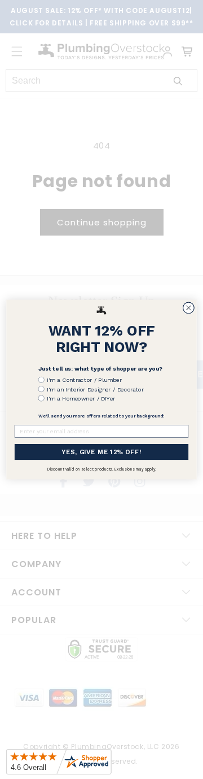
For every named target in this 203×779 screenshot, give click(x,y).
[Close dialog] (189, 308)
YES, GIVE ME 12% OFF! (101, 452)
